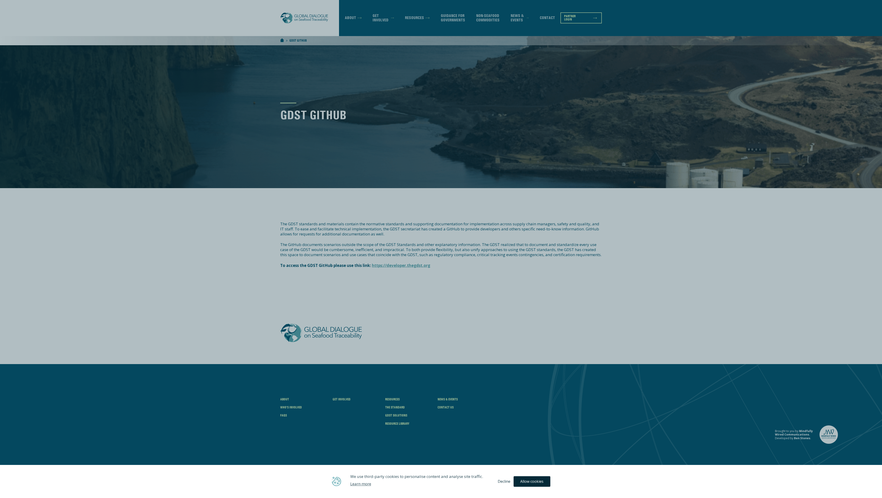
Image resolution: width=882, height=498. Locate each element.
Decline (504, 481)
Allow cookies (531, 481)
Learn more (360, 484)
